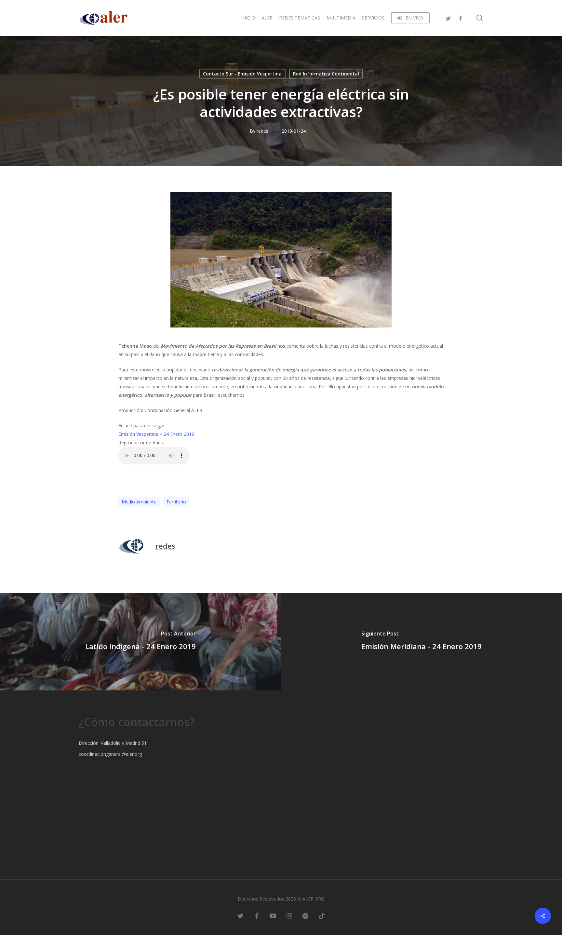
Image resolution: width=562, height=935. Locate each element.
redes (262, 131)
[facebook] (460, 17)
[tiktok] (322, 915)
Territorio (176, 502)
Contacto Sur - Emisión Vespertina (242, 74)
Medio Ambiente (139, 502)
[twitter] (448, 17)
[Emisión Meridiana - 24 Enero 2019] (421, 641)
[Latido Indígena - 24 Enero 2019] (140, 641)
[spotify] (305, 915)
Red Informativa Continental (326, 74)
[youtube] (273, 915)
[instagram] (289, 915)
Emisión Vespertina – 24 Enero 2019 (156, 434)
